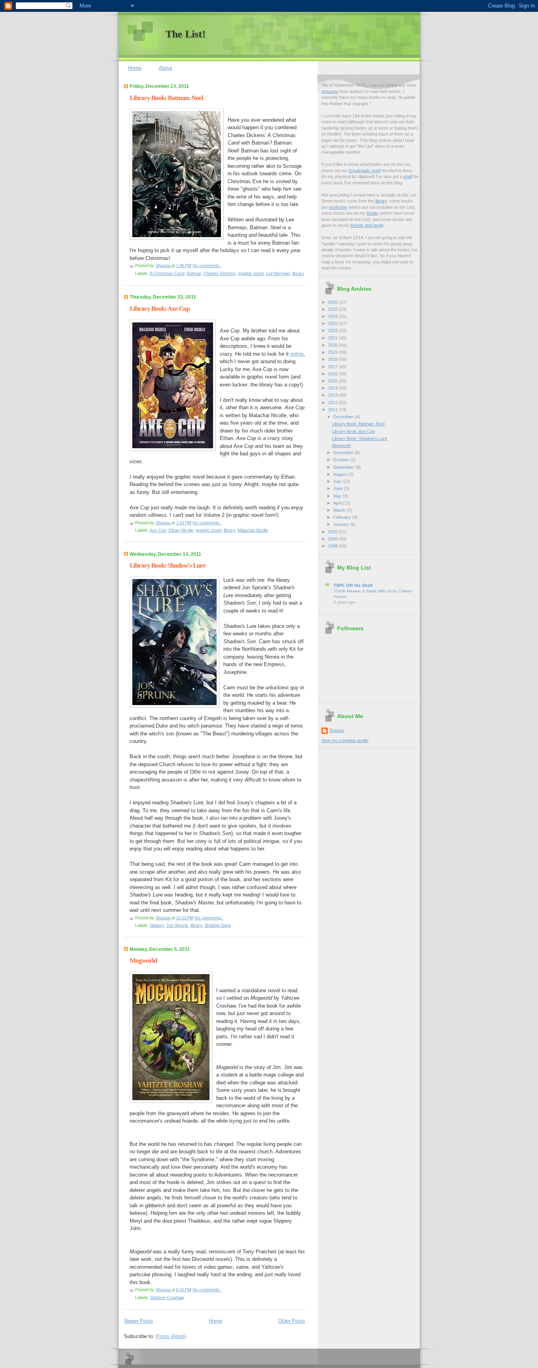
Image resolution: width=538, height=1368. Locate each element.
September (344, 467)
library (298, 273)
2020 (333, 345)
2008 (333, 546)
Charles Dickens (220, 273)
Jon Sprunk (177, 925)
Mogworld (143, 960)
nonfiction (338, 207)
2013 (333, 395)
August (340, 474)
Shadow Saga (217, 925)
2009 (333, 538)
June (338, 488)
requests (329, 91)
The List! (185, 34)
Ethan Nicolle (181, 530)
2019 (333, 352)
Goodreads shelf (364, 170)
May (338, 496)
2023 (333, 323)
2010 (333, 531)
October (341, 459)
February (342, 517)
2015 (333, 381)
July (337, 481)
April (338, 503)
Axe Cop (158, 530)
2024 (333, 316)
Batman (194, 273)
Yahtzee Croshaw (167, 1297)
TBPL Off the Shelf (353, 585)
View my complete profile (345, 740)
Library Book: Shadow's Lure (168, 565)
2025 (333, 309)
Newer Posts (138, 1321)
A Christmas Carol (167, 273)
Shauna (336, 730)
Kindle (372, 213)
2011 (333, 409)
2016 (333, 373)
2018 (333, 359)
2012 (333, 402)
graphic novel (250, 273)
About (165, 68)
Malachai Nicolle (252, 530)
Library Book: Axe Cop (159, 308)
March (340, 510)
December (343, 416)
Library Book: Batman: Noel (166, 98)
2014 (333, 388)
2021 (333, 338)
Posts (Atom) (171, 1336)
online (297, 354)
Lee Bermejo (278, 273)
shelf (407, 176)
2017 (333, 366)
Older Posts (291, 1321)
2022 (333, 330)
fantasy (157, 925)
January (341, 524)
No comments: (207, 265)
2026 (333, 302)
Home (134, 68)
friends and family (367, 225)
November (343, 452)
